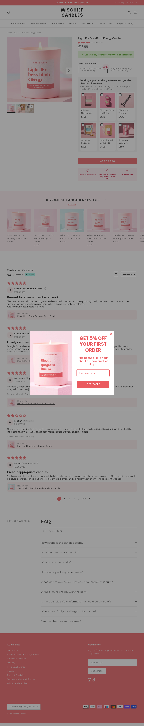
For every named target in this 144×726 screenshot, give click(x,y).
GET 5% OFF (93, 384)
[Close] (110, 334)
